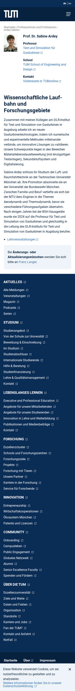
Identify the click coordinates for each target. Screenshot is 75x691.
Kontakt (9, 384)
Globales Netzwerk (16, 558)
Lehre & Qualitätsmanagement (24, 378)
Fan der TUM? (13, 628)
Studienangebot (14, 330)
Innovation (14, 497)
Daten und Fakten (15, 604)
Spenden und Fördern (18, 575)
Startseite (9, 27)
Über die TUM (15, 584)
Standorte (10, 616)
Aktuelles (13, 282)
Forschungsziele (14, 459)
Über (26, 660)
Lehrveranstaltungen (21, 239)
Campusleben (13, 546)
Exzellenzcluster (14, 447)
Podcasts (10, 308)
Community (14, 532)
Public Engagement (17, 552)
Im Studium (11, 348)
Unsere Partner (13, 476)
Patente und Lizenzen (18, 523)
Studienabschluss (15, 354)
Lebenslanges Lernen (23, 393)
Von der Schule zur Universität (24, 336)
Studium (11, 322)
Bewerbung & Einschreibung (22, 342)
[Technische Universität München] (11, 14)
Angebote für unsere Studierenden (26, 412)
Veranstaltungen (15, 296)
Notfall (8, 640)
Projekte (9, 465)
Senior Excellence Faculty (21, 570)
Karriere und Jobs (15, 622)
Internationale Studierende (21, 360)
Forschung (14, 439)
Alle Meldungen (14, 290)
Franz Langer (27, 262)
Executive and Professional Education (29, 400)
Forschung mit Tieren (18, 471)
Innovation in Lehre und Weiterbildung (29, 418)
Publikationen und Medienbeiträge (27, 424)
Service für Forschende (19, 488)
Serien (8, 314)
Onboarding (11, 540)
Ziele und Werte (14, 598)
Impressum (48, 660)
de (64, 3)
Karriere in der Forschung (20, 482)
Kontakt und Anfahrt (17, 634)
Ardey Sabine (11, 30)
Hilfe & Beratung (14, 366)
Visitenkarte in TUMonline (40, 81)
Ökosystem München (18, 517)
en (69, 3)
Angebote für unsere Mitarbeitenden (28, 406)
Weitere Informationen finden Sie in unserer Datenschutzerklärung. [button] (32, 684)
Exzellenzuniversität (17, 592)
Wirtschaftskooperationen (21, 511)
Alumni (8, 564)
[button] (71, 669)
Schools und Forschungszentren (25, 453)
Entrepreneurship (15, 505)
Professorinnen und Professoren (36, 27)
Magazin (9, 302)
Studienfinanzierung (17, 372)
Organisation (12, 610)
